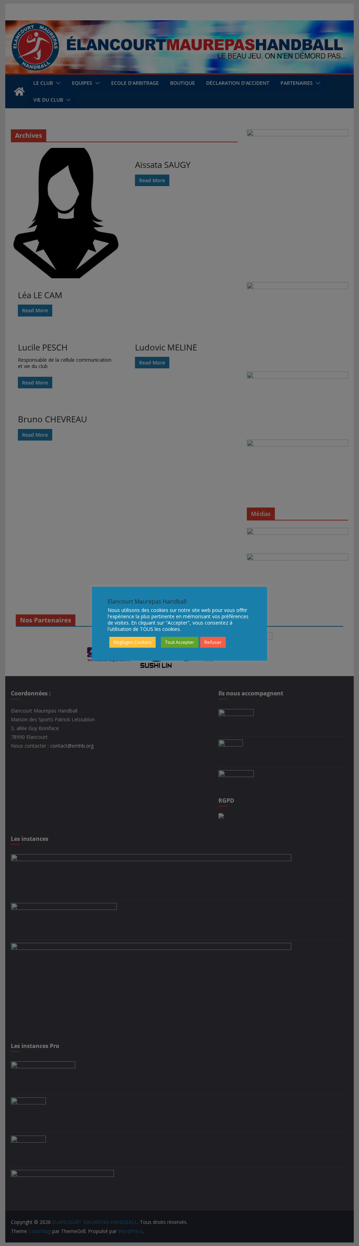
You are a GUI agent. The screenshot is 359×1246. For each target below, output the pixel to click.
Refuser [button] (213, 642)
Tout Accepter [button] (179, 642)
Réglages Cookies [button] (132, 642)
